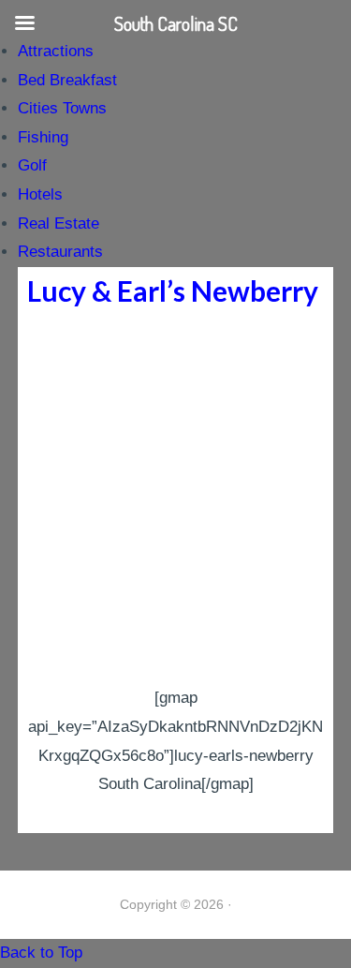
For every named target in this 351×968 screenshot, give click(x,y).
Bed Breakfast (67, 80)
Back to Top (41, 952)
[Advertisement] (175, 499)
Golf (32, 165)
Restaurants (60, 252)
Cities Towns (62, 108)
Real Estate (58, 223)
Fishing (43, 137)
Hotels (40, 194)
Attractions (56, 51)
